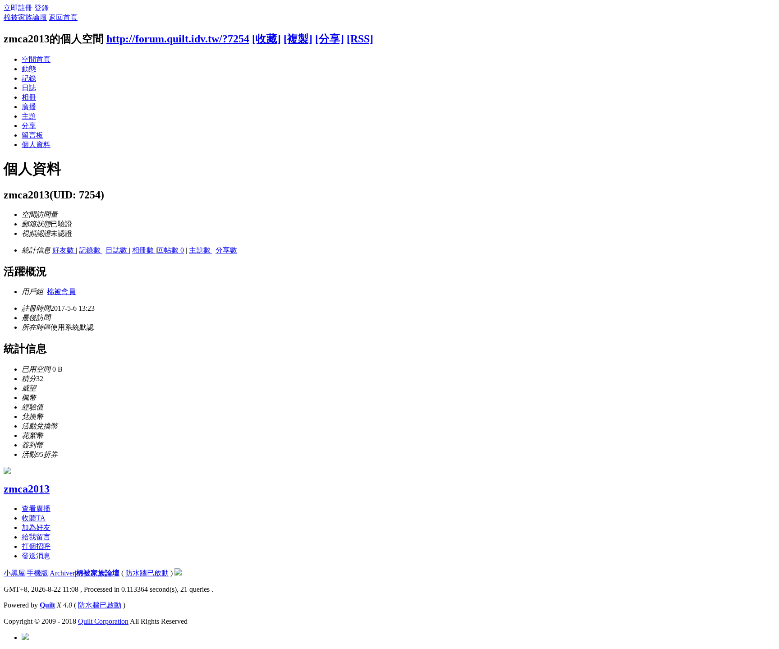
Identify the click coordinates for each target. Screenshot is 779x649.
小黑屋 (14, 573)
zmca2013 (27, 489)
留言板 (32, 135)
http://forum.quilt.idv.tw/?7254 (177, 39)
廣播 (29, 106)
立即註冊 (18, 8)
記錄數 (90, 250)
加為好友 (36, 527)
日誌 (29, 88)
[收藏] (266, 39)
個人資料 (36, 144)
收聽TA (34, 518)
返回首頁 (63, 17)
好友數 (64, 250)
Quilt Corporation (103, 621)
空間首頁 (36, 59)
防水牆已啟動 (147, 573)
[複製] (298, 39)
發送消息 (36, 556)
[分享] (329, 39)
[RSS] (360, 39)
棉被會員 (61, 291)
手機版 (37, 573)
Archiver (62, 573)
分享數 (226, 250)
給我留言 (36, 537)
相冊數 (144, 250)
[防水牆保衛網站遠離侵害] (178, 573)
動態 (29, 69)
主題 (29, 116)
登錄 (41, 8)
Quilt (47, 605)
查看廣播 (36, 508)
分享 (29, 125)
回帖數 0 (170, 250)
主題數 (200, 250)
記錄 (29, 78)
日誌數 (117, 250)
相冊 (29, 97)
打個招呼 (36, 546)
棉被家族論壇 (25, 17)
